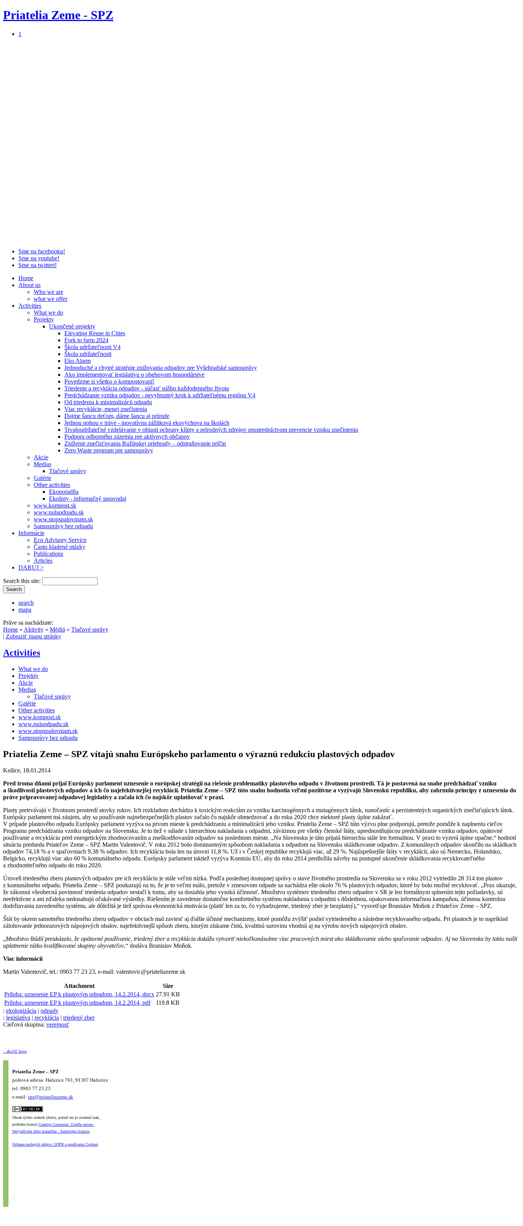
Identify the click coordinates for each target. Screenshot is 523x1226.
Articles (43, 560)
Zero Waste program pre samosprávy (108, 450)
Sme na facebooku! (41, 251)
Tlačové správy (67, 471)
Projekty (44, 319)
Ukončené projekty (72, 326)
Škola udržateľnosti (87, 354)
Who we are (48, 292)
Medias (42, 464)
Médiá (57, 629)
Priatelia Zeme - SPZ (58, 15)
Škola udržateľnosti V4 (92, 347)
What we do (48, 312)
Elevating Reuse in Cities (94, 333)
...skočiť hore (15, 1051)
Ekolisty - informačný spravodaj (87, 498)
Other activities (52, 485)
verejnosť (57, 1024)
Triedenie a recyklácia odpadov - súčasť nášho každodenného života (146, 388)
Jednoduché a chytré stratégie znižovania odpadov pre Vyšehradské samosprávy (160, 367)
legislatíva (18, 1017)
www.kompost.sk (55, 505)
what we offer (50, 298)
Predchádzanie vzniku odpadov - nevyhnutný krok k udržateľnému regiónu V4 (159, 395)
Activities (29, 305)
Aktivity (34, 629)
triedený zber (79, 1017)
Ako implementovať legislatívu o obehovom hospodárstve (134, 374)
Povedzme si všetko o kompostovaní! (109, 381)
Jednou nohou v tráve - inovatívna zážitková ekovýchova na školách (146, 423)
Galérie (42, 478)
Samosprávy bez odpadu (63, 526)
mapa (24, 609)
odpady (50, 1010)
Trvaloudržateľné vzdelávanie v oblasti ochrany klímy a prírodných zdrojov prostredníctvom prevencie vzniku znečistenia (211, 429)
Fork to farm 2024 (86, 340)
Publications (48, 553)
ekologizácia (21, 1010)
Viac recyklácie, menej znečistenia (105, 409)
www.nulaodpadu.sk (59, 512)
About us (29, 285)
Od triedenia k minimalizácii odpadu (108, 402)
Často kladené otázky (59, 547)
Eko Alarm (77, 361)
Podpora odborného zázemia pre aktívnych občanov (127, 436)
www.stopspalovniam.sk (63, 519)
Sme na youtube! (38, 258)
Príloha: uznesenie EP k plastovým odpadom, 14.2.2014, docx (79, 994)
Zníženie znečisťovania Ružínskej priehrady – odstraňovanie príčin (145, 443)
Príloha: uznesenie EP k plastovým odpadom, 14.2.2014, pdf (77, 1002)
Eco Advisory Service (60, 540)
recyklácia (46, 1017)
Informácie (31, 533)
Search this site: (22, 581)
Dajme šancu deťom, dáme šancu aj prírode (116, 416)
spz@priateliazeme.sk (50, 1097)
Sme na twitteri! (37, 265)
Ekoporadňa (63, 491)
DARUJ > (31, 567)
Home (25, 278)
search (26, 602)
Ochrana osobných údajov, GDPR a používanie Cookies (55, 1144)
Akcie (41, 457)
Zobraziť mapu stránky (33, 636)
